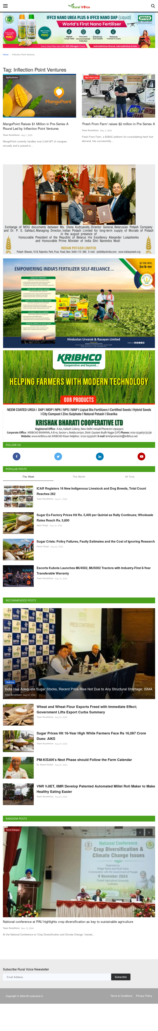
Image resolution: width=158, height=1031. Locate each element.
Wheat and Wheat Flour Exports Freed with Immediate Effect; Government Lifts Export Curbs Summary (87, 709)
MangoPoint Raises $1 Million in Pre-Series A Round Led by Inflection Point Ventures (35, 126)
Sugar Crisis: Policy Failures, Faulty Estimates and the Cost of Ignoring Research (96, 541)
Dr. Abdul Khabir (45, 764)
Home (5, 54)
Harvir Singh (43, 546)
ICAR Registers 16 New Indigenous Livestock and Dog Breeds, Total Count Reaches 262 (91, 491)
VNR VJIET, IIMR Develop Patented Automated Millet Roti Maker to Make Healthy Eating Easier (96, 789)
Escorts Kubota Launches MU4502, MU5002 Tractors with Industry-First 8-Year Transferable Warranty (94, 570)
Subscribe (121, 977)
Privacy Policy (144, 996)
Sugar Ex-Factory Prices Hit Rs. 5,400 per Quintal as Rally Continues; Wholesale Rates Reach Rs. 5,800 (95, 517)
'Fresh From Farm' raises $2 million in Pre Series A (118, 123)
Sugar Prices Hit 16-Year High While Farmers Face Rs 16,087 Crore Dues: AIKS (91, 736)
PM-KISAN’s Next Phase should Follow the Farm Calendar (84, 759)
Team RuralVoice (11, 134)
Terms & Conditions (121, 996)
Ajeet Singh (42, 525)
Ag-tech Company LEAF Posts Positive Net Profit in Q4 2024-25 (49, 921)
